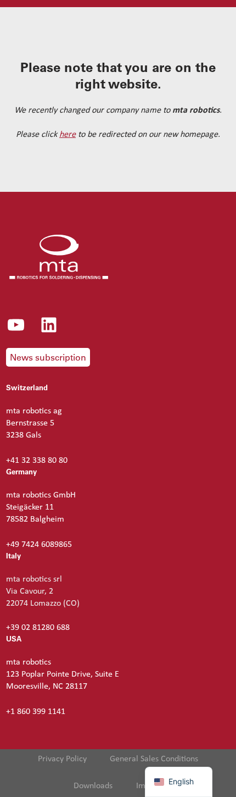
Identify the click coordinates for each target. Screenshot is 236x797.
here (67, 134)
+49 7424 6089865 (39, 544)
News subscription (48, 357)
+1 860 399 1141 (35, 711)
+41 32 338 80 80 (37, 460)
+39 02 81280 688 (38, 627)
